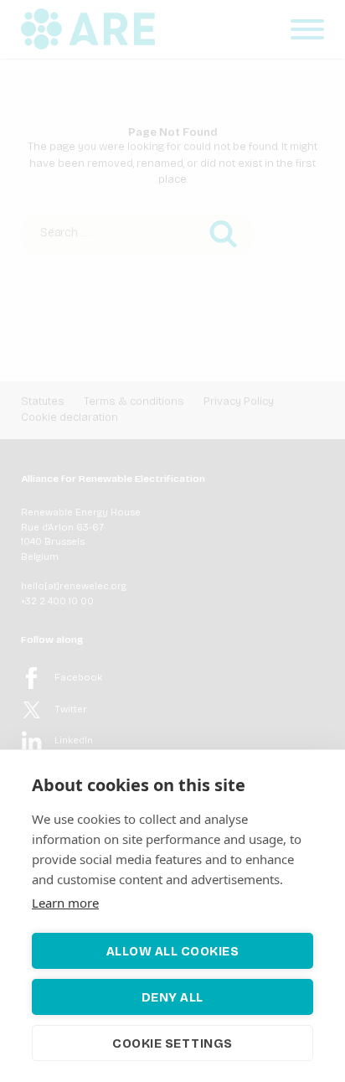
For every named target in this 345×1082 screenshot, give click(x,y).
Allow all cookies (172, 951)
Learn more (65, 902)
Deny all (172, 997)
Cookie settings (172, 1043)
